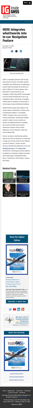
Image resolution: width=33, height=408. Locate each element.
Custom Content (13, 392)
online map (22, 148)
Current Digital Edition (16, 377)
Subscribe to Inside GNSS (17, 302)
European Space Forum (13, 284)
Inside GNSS (8, 48)
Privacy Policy (22, 397)
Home (4, 391)
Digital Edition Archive (16, 380)
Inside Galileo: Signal (12, 282)
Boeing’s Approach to (13, 279)
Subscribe (27, 391)
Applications (11, 391)
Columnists (19, 391)
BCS (20, 404)
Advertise (22, 392)
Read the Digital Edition (17, 239)
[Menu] (30, 3)
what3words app (8, 148)
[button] (27, 22)
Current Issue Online (16, 373)
